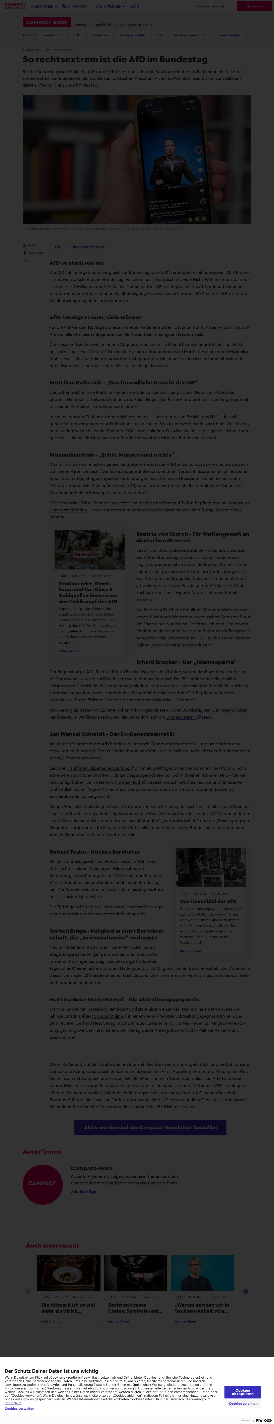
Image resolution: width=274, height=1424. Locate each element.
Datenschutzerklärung (186, 1399)
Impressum (13, 1403)
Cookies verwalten (19, 1408)
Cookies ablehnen (243, 1403)
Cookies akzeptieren (243, 1392)
